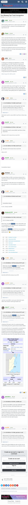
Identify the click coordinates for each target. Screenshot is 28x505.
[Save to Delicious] (8, 485)
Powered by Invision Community (14, 502)
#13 (25, 284)
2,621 (11, 20)
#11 (25, 213)
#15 (25, 398)
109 (10, 58)
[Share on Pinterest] (17, 485)
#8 (25, 159)
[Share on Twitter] (2, 485)
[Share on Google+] (4, 485)
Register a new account (14, 463)
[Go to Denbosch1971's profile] (2, 213)
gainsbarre (18, 432)
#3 (25, 59)
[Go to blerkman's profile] (2, 173)
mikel (3, 17)
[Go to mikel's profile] (2, 21)
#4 (25, 82)
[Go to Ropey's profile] (2, 34)
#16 (25, 428)
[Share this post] (23, 21)
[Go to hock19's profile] (2, 82)
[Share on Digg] (6, 485)
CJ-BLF (17, 127)
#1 (25, 21)
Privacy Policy (11, 501)
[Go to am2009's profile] (2, 283)
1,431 (12, 81)
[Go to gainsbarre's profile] (2, 397)
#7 (25, 142)
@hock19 (10, 229)
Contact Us (17, 501)
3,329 (14, 396)
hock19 (17, 103)
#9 (25, 174)
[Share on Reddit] (11, 485)
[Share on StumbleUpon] (13, 485)
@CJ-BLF (13, 223)
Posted (10, 21)
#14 (25, 308)
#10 (25, 192)
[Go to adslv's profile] (2, 58)
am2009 (17, 401)
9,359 (16, 212)
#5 (25, 99)
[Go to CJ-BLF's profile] (2, 98)
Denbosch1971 (18, 263)
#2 (25, 34)
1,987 (11, 33)
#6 (25, 123)
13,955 (12, 307)
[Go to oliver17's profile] (2, 307)
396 (12, 98)
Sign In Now (14, 470)
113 (12, 283)
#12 (25, 259)
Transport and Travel (16, 17)
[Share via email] (15, 485)
